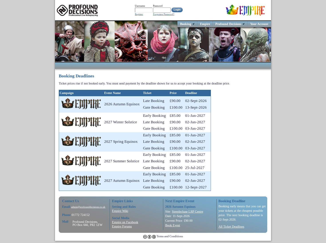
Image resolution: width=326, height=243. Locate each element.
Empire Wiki (120, 210)
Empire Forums (122, 226)
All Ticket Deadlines (231, 226)
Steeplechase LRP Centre (187, 211)
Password (158, 5)
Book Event (172, 225)
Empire (205, 23)
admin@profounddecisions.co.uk (88, 207)
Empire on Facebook (125, 222)
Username (140, 5)
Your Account (259, 23)
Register (139, 14)
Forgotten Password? (163, 14)
